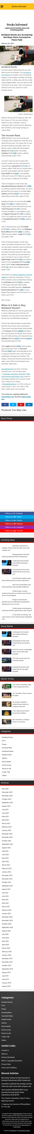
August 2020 (6, 931)
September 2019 (7, 969)
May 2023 (5, 816)
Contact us (5, 1050)
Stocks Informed (19, 6)
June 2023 (5, 813)
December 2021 (7, 875)
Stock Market (6, 761)
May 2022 (5, 858)
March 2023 (6, 823)
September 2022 (7, 844)
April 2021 (5, 903)
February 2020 (7, 951)
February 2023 (7, 827)
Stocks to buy (6, 765)
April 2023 (5, 820)
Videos (4, 775)
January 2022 (6, 872)
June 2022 (5, 854)
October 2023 (6, 799)
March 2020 (6, 948)
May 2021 (5, 899)
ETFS (3, 741)
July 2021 (5, 893)
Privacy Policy (6, 1064)
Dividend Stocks (9, 67)
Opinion (4, 758)
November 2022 (7, 837)
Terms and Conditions (9, 1067)
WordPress (13, 1130)
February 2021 (7, 910)
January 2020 (6, 955)
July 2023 (5, 809)
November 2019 (7, 962)
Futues (4, 744)
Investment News (8, 751)
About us (4, 1054)
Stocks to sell (6, 768)
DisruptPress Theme (24, 1130)
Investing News (7, 748)
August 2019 (6, 972)
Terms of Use (25, 1125)
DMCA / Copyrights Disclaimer (11, 1061)
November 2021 (7, 879)
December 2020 (7, 917)
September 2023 (7, 802)
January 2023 (6, 830)
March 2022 (6, 865)
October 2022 (6, 841)
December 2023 (7, 792)
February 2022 (7, 868)
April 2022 (5, 861)
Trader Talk (6, 772)
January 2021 (6, 913)
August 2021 (6, 889)
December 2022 (7, 834)
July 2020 (5, 934)
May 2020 (5, 941)
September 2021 (7, 886)
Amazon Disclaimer (8, 1057)
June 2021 (5, 896)
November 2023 (7, 796)
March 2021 (6, 906)
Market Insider (7, 755)
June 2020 (5, 938)
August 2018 (6, 986)
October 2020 (6, 924)
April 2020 (5, 944)
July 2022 (5, 851)
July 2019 (5, 976)
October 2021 (6, 882)
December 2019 (7, 958)
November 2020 (7, 920)
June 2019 (5, 979)
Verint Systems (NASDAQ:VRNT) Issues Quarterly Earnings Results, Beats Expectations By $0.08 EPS (14, 1092)
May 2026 (5, 789)
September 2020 (7, 927)
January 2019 (6, 983)
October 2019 (6, 965)
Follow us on (14, 513)
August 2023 (6, 806)
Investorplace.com (7, 397)
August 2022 (6, 848)
